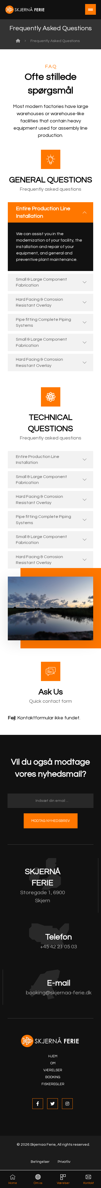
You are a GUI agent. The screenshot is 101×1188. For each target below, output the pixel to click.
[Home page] (18, 41)
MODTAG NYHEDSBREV (50, 821)
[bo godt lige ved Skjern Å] (25, 9)
